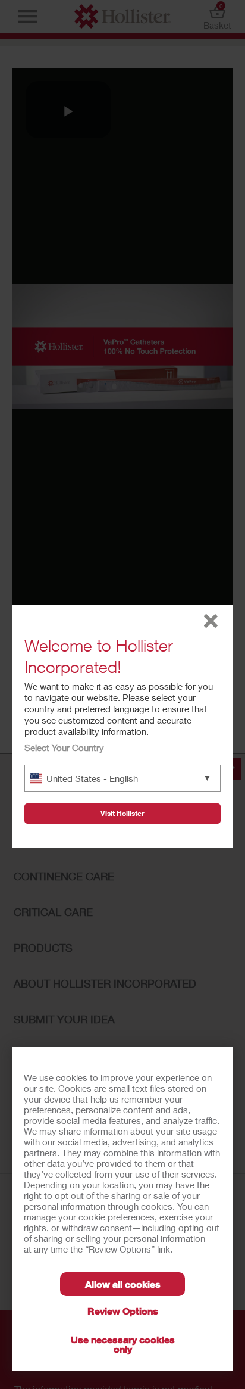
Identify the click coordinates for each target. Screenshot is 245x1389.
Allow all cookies (123, 1284)
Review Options (122, 1310)
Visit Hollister (122, 813)
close (211, 621)
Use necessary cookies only (123, 1344)
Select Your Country (64, 747)
